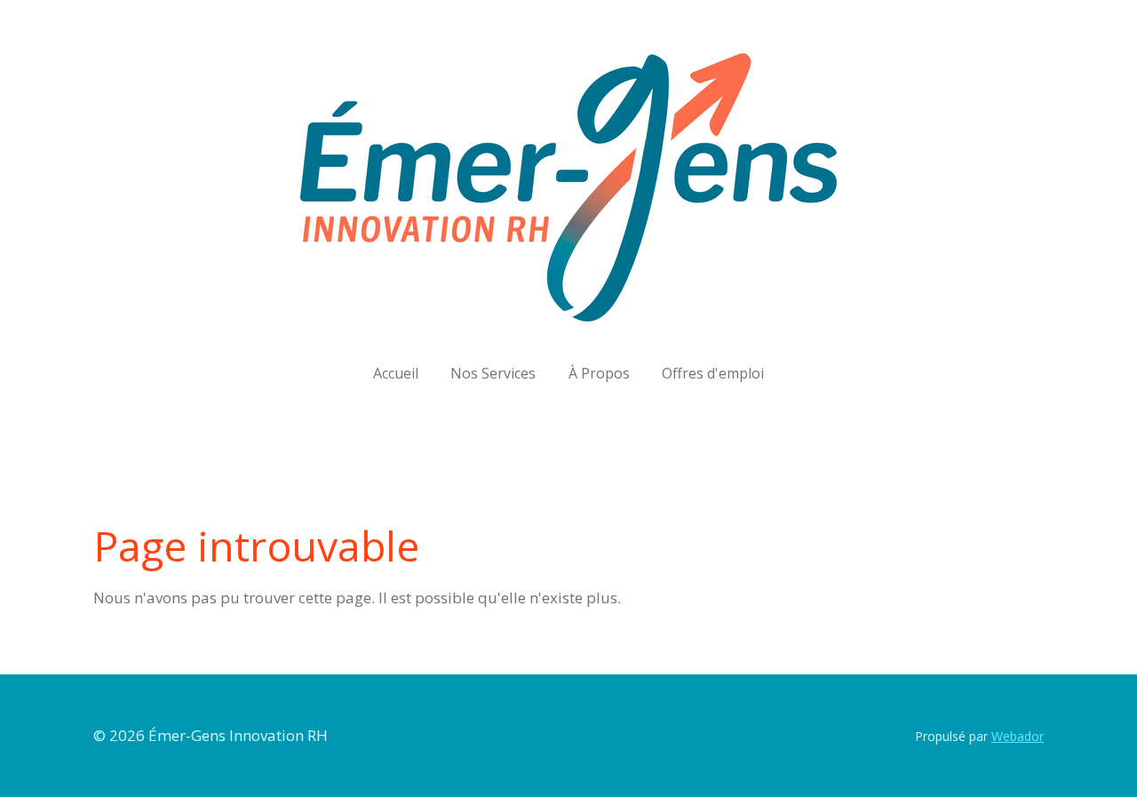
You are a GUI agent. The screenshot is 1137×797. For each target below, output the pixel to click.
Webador (1017, 736)
